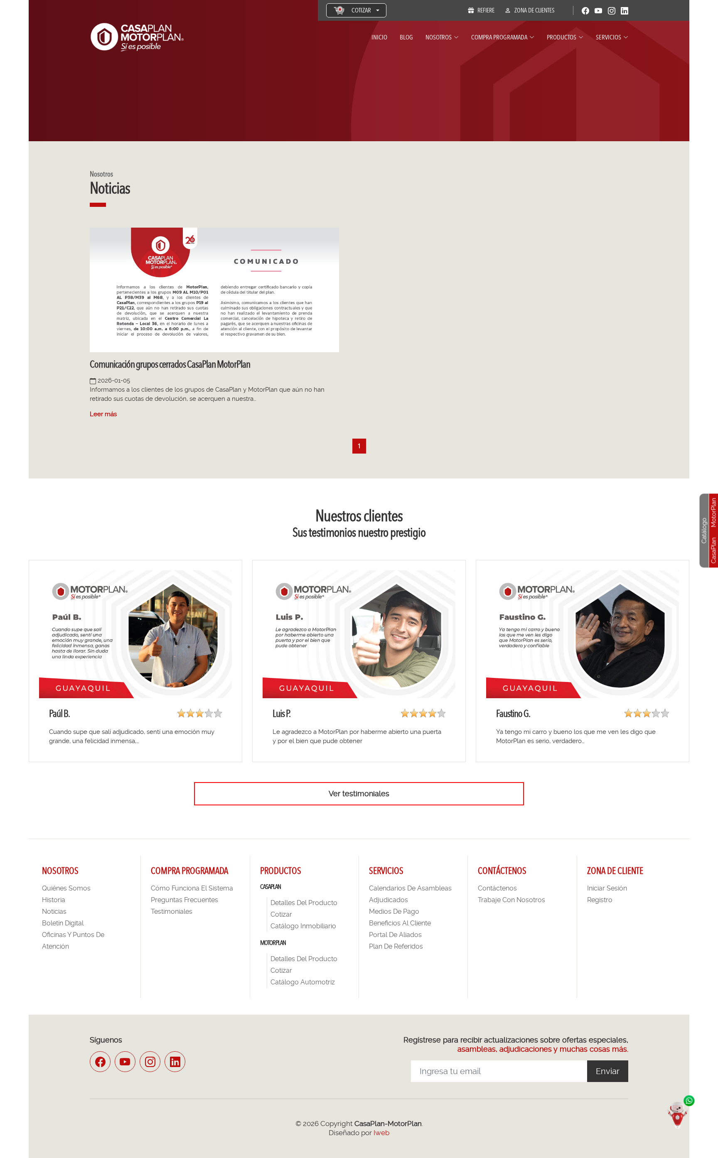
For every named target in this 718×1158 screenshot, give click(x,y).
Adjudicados (388, 900)
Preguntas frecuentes (184, 900)
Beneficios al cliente (400, 923)
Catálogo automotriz (302, 982)
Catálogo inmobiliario (303, 926)
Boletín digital (63, 923)
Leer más (103, 414)
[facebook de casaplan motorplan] (100, 1061)
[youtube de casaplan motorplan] (125, 1061)
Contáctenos (497, 888)
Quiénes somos (66, 888)
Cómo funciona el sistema (192, 888)
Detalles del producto (303, 903)
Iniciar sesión (607, 888)
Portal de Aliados (395, 935)
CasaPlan (714, 550)
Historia (53, 900)
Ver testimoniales (359, 793)
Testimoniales (171, 911)
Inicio (379, 37)
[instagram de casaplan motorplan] (150, 1061)
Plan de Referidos (396, 946)
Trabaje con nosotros (511, 900)
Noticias (54, 911)
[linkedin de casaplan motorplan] (175, 1061)
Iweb (381, 1133)
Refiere (485, 10)
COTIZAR (361, 10)
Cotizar (281, 914)
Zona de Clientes (534, 10)
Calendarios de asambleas (410, 888)
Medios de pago (394, 911)
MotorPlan (714, 512)
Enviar (608, 1071)
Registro (599, 900)
